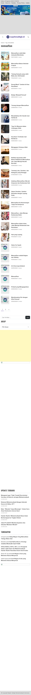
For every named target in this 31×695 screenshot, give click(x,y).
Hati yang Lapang (16, 234)
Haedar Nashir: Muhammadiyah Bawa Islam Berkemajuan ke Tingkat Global (14, 517)
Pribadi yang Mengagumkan (20, 287)
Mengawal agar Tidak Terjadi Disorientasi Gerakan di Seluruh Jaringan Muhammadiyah (15, 496)
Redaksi (13, 3)
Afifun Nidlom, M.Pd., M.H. (9, 546)
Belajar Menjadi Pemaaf (18, 95)
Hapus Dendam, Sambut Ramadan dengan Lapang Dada (19, 193)
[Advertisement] (15, 24)
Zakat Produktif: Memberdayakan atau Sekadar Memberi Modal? (13, 523)
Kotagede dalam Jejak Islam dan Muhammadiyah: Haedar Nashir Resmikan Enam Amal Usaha (14, 548)
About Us (7, 3)
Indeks (28, 3)
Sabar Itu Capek (16, 245)
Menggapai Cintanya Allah (19, 147)
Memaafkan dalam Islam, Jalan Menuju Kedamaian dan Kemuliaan (20, 225)
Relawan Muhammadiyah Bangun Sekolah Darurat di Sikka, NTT (14, 503)
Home (2, 3)
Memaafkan (15, 276)
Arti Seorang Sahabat (18, 266)
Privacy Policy (21, 3)
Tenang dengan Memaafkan (20, 105)
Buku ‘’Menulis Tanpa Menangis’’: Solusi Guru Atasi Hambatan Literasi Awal (15, 510)
